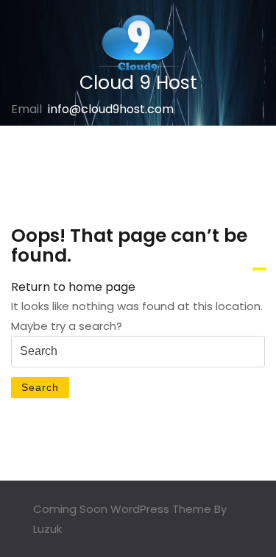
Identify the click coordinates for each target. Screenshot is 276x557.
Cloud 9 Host (138, 83)
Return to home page (73, 286)
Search (40, 387)
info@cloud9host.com (111, 109)
